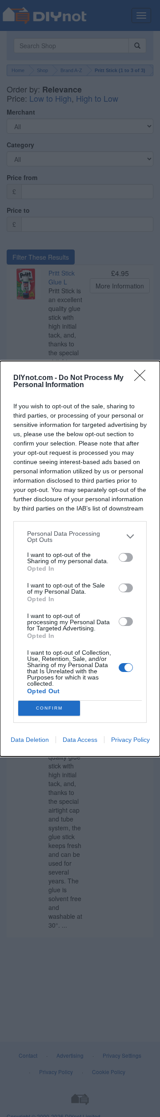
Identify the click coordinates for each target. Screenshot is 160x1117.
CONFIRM (49, 708)
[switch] (126, 557)
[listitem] (80, 536)
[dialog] (80, 558)
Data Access (80, 739)
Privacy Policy (130, 739)
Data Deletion (30, 739)
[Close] (142, 378)
